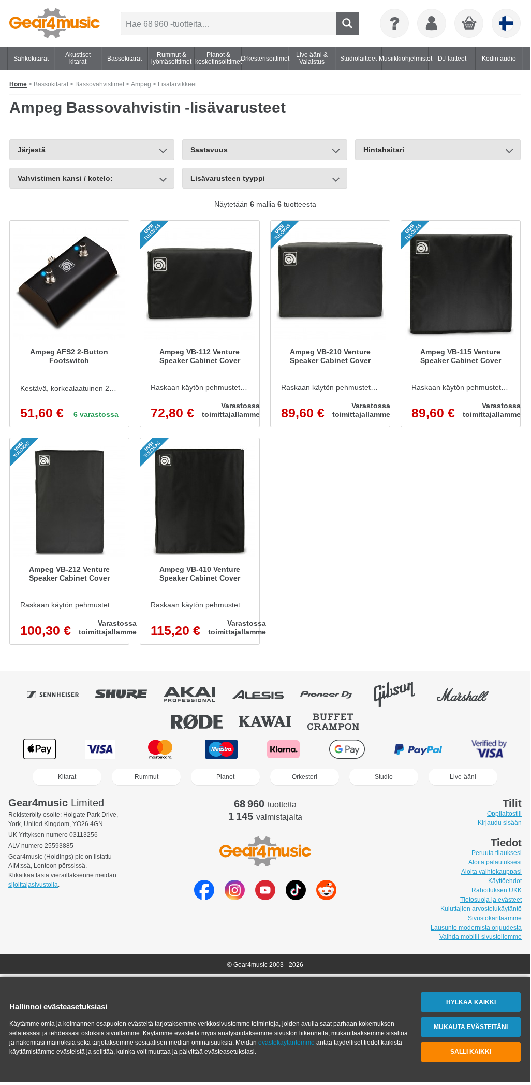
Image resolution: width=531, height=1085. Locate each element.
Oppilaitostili (504, 813)
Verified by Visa (489, 749)
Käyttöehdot (505, 881)
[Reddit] (326, 897)
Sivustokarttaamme (495, 918)
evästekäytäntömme (286, 1042)
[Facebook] (204, 897)
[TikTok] (296, 897)
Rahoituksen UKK (496, 890)
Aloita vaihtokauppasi (491, 871)
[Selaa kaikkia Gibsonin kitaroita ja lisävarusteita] (401, 694)
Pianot (225, 776)
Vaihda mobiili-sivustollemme (480, 937)
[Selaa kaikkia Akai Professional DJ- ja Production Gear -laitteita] (197, 694)
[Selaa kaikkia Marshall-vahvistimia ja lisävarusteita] (470, 694)
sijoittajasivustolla (33, 884)
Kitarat (67, 776)
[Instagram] (235, 897)
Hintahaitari (383, 150)
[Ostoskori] (469, 23)
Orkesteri (304, 776)
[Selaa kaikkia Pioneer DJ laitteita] (333, 694)
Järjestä (32, 150)
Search (347, 23)
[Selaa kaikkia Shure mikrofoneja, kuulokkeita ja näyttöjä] (128, 694)
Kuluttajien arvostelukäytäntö (481, 909)
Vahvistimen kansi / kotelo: (65, 178)
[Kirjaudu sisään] (432, 23)
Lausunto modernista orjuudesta (476, 927)
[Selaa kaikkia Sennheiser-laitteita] (60, 694)
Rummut (146, 776)
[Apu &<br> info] (394, 23)
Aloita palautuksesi (495, 862)
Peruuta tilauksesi (496, 853)
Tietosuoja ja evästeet (491, 899)
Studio (384, 776)
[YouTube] (265, 897)
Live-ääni (463, 776)
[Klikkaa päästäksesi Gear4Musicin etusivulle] (54, 23)
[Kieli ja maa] (506, 23)
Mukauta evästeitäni (471, 1027)
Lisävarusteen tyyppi (227, 178)
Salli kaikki (470, 1051)
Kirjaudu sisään (500, 823)
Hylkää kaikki (471, 1002)
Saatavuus (209, 150)
